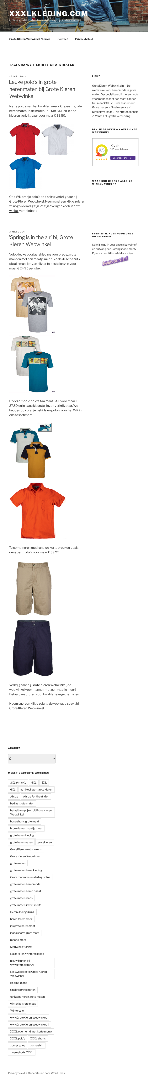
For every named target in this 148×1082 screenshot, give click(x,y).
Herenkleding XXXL (22, 912)
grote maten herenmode (25, 884)
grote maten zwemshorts (25, 905)
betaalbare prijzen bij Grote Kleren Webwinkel (31, 812)
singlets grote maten (22, 989)
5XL (44, 782)
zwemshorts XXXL (21, 1052)
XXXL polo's (17, 1038)
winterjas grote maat (23, 1003)
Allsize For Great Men (36, 796)
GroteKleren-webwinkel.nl (26, 849)
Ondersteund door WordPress (46, 1073)
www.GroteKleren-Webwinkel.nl (29, 1024)
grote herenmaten (21, 842)
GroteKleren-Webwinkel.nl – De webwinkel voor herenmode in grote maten (114, 90)
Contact (62, 39)
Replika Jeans (18, 982)
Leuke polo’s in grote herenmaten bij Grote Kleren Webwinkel (42, 89)
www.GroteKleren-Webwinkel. (28, 1017)
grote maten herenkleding (26, 870)
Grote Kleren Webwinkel (26, 201)
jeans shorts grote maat (24, 932)
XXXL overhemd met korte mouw (31, 1031)
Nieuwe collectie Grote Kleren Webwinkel (28, 973)
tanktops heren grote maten (27, 996)
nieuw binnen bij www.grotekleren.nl (22, 962)
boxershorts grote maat (24, 821)
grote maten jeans (21, 898)
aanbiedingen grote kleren (36, 789)
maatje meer (18, 939)
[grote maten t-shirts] (32, 332)
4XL (33, 782)
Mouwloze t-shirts (21, 946)
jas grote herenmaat (22, 925)
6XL (12, 789)
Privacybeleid (84, 39)
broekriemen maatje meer (26, 828)
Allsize (14, 796)
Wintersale (17, 1010)
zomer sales (17, 1045)
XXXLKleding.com (48, 13)
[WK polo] (38, 538)
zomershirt (36, 1045)
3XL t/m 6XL (18, 782)
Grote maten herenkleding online (30, 877)
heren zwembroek (21, 918)
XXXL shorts (38, 1038)
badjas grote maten (22, 803)
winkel (13, 211)
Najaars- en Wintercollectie (27, 953)
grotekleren (45, 842)
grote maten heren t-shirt (25, 891)
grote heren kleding (22, 835)
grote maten (17, 863)
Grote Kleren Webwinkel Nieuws (29, 39)
